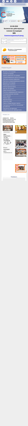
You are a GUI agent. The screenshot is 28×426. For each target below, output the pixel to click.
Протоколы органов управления (11, 79)
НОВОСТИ (6, 118)
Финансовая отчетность (9, 84)
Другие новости (21, 179)
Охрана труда (6, 97)
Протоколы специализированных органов (13, 81)
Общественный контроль (9, 90)
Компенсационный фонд (14, 35)
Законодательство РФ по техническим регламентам (13, 106)
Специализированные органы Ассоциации (14, 77)
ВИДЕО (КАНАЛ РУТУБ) (9, 119)
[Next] (10, 142)
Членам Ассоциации (8, 73)
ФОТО (12, 118)
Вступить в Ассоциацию (9, 71)
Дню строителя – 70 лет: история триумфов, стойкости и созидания (7, 139)
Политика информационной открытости (13, 92)
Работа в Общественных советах (11, 103)
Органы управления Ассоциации (11, 75)
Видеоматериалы (7, 99)
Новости (6, 114)
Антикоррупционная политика (10, 94)
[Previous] (5, 142)
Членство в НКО (7, 101)
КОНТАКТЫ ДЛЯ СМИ (9, 122)
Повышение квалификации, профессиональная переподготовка (12, 109)
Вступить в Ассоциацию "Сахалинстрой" (15, 50)
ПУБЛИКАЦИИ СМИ (8, 120)
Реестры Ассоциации (8, 88)
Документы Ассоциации (9, 83)
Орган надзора (7, 95)
